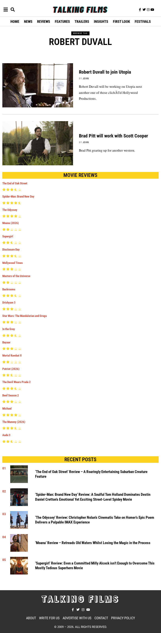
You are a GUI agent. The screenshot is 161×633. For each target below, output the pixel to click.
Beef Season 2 (10, 395)
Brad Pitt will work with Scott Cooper (113, 136)
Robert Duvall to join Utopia (105, 72)
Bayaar (6, 342)
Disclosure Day (11, 249)
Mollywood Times (12, 263)
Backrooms (8, 289)
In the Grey (8, 329)
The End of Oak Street (14, 183)
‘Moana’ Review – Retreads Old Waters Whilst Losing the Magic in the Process (92, 543)
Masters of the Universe (16, 276)
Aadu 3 (6, 435)
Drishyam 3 (9, 302)
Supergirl (7, 236)
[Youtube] (152, 9)
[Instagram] (148, 9)
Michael (7, 408)
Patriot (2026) (10, 369)
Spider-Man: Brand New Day (18, 196)
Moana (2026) (10, 223)
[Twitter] (144, 9)
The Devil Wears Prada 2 (16, 382)
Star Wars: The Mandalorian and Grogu (24, 316)
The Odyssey (9, 210)
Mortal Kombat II (12, 355)
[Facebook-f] (140, 9)
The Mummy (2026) (13, 422)
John (86, 78)
